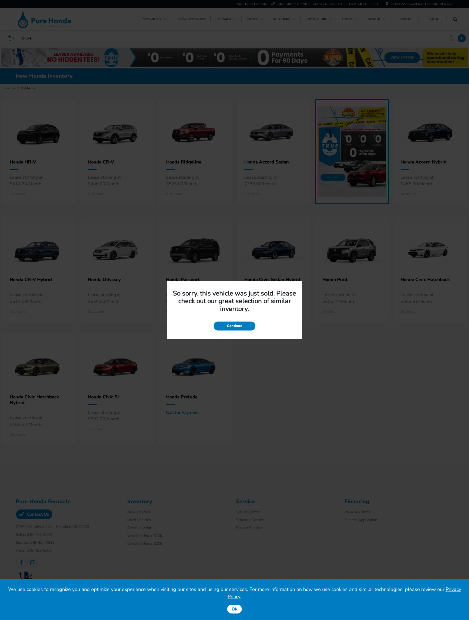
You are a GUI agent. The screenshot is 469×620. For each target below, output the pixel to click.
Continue (234, 325)
